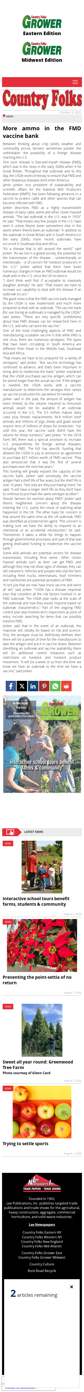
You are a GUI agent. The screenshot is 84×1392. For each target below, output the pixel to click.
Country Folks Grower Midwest (41, 1257)
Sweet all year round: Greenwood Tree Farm (38, 1064)
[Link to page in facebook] (11, 686)
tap (75, 82)
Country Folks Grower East (42, 1253)
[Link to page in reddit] (66, 686)
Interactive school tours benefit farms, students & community (36, 901)
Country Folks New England (42, 1241)
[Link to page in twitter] (22, 686)
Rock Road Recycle (42, 1270)
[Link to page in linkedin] (33, 686)
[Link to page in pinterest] (44, 686)
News (9, 116)
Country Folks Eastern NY (42, 1232)
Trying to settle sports (25, 1143)
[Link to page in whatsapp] (55, 686)
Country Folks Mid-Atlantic (42, 1246)
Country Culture (42, 1264)
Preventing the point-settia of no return (37, 980)
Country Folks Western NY (42, 1237)
